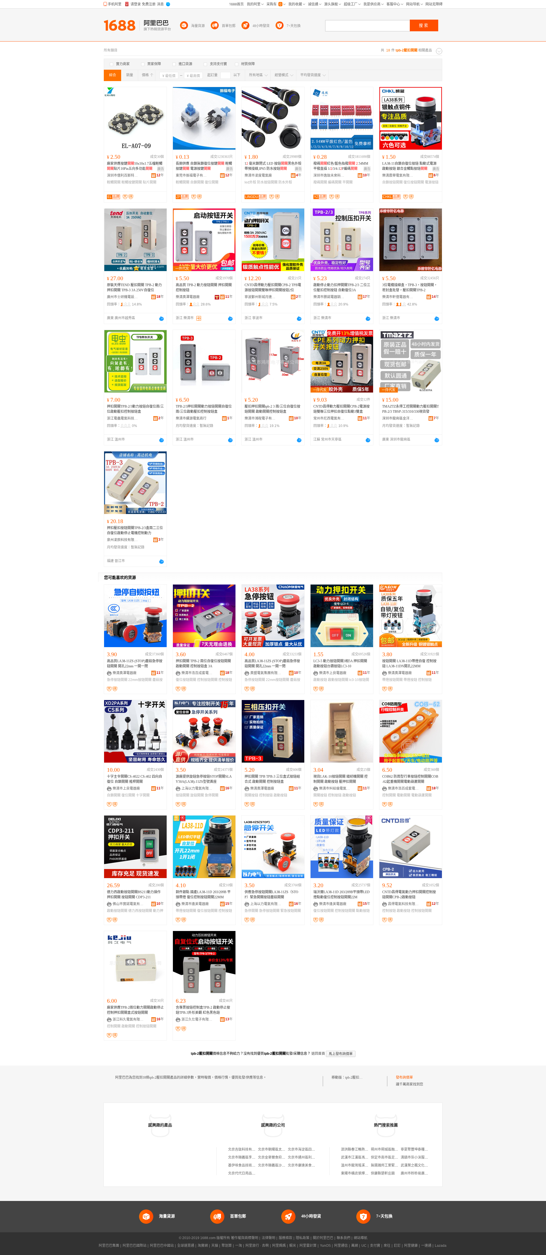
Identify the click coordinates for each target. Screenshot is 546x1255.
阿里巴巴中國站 (162, 1246)
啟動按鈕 (320, 680)
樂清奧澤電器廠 (188, 297)
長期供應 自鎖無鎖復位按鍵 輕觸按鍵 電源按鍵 (204, 166)
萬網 (354, 1246)
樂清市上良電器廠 (332, 673)
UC (364, 1246)
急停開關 (211, 795)
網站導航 (360, 1238)
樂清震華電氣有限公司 (397, 175)
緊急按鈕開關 (290, 911)
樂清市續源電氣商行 (191, 418)
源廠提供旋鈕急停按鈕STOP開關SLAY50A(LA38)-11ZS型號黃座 (204, 779)
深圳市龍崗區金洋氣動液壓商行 (397, 418)
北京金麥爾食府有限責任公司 (280, 1157)
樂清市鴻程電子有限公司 (260, 418)
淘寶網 (203, 1246)
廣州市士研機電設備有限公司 (122, 297)
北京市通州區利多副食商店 (308, 1157)
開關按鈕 (251, 795)
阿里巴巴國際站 (134, 1246)
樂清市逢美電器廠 (195, 904)
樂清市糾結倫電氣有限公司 (334, 788)
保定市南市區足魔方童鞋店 (391, 1157)
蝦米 (292, 1246)
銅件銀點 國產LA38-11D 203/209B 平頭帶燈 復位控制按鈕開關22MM (203, 894)
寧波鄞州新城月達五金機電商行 (260, 297)
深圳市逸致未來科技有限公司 (329, 175)
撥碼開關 (320, 182)
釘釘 (397, 1246)
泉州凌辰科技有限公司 (122, 540)
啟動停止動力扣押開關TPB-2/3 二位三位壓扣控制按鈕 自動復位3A (341, 287)
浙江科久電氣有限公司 (128, 1019)
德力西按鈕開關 (140, 911)
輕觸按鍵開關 (131, 182)
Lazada (440, 1246)
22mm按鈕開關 (140, 680)
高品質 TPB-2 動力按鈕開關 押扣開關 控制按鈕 (204, 287)
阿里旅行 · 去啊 (257, 1246)
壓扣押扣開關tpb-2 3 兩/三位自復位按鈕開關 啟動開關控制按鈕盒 (272, 409)
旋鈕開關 (197, 795)
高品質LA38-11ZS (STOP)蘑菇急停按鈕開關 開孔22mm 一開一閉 (134, 663)
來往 (387, 1246)
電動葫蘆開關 (421, 795)
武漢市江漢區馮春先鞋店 (360, 1157)
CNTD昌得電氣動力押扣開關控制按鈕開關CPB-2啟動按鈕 (409, 894)
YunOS (325, 1246)
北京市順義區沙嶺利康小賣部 (280, 1165)
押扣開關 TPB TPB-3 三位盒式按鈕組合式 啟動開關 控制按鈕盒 (272, 779)
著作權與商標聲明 (244, 1238)
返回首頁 (318, 1054)
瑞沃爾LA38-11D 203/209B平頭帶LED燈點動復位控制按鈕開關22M (341, 894)
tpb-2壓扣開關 (355, 1077)
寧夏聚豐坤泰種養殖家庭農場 (423, 1149)
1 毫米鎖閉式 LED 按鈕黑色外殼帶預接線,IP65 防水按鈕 (273, 166)
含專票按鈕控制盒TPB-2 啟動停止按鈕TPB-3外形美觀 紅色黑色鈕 (203, 1010)
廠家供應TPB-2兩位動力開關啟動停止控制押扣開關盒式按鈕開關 (135, 1010)
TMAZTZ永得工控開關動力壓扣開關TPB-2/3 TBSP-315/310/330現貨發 (410, 409)
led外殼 (250, 182)
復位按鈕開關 (414, 182)
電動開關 (403, 795)
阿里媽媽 (279, 1246)
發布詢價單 (404, 1077)
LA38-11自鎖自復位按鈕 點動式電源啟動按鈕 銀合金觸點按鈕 (409, 166)
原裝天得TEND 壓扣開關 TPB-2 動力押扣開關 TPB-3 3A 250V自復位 (134, 287)
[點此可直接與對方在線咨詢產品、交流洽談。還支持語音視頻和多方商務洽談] (161, 318)
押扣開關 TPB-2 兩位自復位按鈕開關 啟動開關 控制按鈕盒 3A (203, 663)
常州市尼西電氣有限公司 (329, 418)
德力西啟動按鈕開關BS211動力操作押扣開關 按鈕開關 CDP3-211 (134, 894)
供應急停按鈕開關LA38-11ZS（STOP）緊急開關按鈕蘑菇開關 (271, 894)
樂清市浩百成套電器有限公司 (197, 673)
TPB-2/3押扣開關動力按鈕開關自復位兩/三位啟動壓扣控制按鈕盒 (204, 409)
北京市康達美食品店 (303, 1165)
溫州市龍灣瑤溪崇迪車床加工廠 (365, 1165)
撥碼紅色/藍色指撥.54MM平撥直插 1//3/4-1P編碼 (340, 166)
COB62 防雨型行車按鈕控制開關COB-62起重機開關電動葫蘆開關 (410, 779)
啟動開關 (128, 1026)
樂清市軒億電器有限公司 (397, 297)
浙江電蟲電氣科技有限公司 (122, 418)
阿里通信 (341, 1246)
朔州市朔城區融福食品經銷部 (393, 1149)
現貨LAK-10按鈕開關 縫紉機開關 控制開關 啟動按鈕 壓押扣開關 (340, 779)
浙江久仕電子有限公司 (197, 1019)
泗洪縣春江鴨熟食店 (356, 1149)
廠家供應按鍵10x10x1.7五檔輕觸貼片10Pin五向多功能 (134, 166)
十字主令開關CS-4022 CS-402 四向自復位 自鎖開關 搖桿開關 (134, 779)
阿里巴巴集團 (109, 1246)
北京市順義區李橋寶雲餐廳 (248, 1157)
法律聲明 (268, 1238)
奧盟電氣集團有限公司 (266, 673)
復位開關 (211, 182)
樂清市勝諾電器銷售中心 (329, 297)
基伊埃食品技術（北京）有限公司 (253, 1165)
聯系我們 (343, 1238)
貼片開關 (149, 182)
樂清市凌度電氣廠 (258, 175)
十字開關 (143, 795)
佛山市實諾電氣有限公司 (128, 904)
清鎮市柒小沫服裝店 (416, 1157)
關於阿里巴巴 (323, 1238)
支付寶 (375, 1246)
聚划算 (227, 1246)
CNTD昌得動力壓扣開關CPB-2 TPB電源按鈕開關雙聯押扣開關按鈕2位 (273, 287)
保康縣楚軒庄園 (383, 1173)
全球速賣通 (185, 1246)
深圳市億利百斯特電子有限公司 (122, 175)
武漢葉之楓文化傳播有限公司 (423, 1165)
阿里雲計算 (308, 1246)
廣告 (160, 169)
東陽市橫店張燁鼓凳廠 (358, 1173)
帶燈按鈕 (410, 680)
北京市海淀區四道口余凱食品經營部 (315, 1149)
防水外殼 (285, 182)
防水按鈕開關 (267, 182)
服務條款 (285, 1238)
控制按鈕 (425, 680)
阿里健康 (411, 1246)
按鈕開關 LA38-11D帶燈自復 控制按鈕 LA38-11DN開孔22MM (409, 663)
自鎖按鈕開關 (392, 182)
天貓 (214, 1246)
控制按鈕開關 (207, 680)
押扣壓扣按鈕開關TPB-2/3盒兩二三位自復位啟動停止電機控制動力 (135, 530)
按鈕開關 (182, 795)
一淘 (238, 1246)
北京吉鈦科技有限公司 (245, 1149)
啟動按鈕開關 (338, 680)
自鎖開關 (197, 182)
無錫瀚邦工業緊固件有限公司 (393, 1165)
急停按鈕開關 (117, 680)
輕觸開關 (114, 182)
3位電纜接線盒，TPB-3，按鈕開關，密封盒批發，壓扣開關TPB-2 (409, 287)
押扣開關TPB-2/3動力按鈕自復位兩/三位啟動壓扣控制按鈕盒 (135, 409)
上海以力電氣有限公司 (197, 788)
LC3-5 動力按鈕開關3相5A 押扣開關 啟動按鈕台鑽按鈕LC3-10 (340, 663)
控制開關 (389, 795)
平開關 (347, 182)
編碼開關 (335, 182)
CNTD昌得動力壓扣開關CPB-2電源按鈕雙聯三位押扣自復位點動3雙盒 (341, 409)
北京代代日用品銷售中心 (247, 1173)
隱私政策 (302, 1238)
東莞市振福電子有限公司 (191, 175)
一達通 (426, 1246)
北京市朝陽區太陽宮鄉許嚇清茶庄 (283, 1149)
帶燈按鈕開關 (392, 680)
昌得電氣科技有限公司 (403, 904)
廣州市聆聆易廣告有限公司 (421, 1173)
